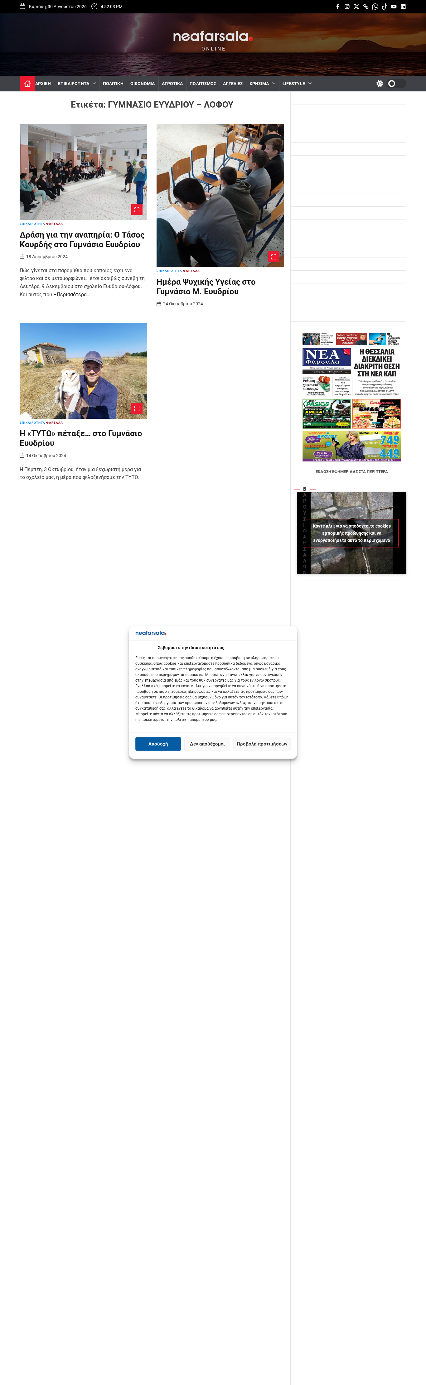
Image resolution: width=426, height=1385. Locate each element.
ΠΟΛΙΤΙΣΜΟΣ (203, 83)
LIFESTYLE (294, 83)
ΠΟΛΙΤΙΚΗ (113, 83)
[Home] (27, 83)
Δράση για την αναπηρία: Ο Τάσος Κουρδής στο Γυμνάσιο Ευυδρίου (82, 239)
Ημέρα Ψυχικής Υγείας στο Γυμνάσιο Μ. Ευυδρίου (206, 286)
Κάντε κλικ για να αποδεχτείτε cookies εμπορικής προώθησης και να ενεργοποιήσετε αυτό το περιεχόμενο (352, 533)
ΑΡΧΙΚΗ (43, 83)
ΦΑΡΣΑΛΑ (54, 224)
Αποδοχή (158, 744)
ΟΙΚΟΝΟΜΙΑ (142, 83)
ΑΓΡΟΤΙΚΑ (172, 83)
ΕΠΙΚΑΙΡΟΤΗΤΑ (73, 83)
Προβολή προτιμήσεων (262, 744)
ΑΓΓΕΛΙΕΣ (233, 83)
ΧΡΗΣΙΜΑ (259, 83)
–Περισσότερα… (71, 294)
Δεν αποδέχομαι (207, 744)
